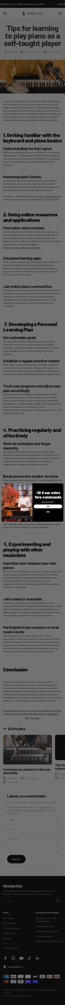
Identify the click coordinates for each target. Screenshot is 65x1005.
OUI (48, 506)
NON (48, 511)
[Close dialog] (3, 485)
